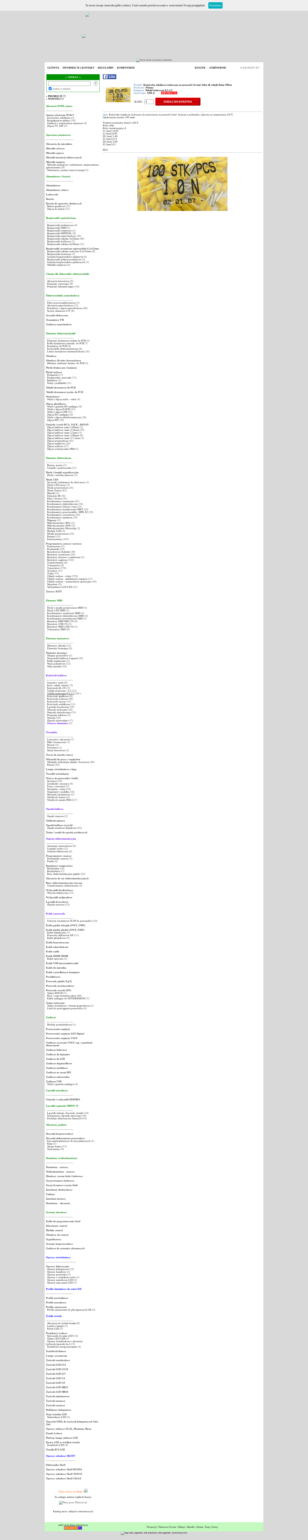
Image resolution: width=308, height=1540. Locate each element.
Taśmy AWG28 (55, 993)
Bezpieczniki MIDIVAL (59, 233)
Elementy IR (53, 495)
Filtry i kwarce (54, 498)
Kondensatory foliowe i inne (62, 506)
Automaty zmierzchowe (59, 846)
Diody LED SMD (56, 610)
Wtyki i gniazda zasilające (60, 1084)
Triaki (50, 573)
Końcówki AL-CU (56, 688)
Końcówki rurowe (56, 701)
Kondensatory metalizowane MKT (65, 509)
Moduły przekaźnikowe (59, 1024)
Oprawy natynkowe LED (60, 1280)
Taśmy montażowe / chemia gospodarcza (68, 1005)
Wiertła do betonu (57, 797)
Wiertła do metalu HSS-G (60, 800)
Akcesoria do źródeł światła (61, 1323)
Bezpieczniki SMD (57, 227)
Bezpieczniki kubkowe (59, 241)
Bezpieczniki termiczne (59, 254)
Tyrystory (52, 570)
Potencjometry (54, 539)
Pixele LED (53, 1328)
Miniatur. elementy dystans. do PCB (65, 363)
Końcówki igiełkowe (58, 696)
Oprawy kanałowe (56, 1271)
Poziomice (52, 747)
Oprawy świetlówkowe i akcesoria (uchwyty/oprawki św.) (64, 1342)
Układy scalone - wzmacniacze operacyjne (69, 581)
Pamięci (51, 536)
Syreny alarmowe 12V (59, 310)
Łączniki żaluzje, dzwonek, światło (65, 1113)
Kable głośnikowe (56, 938)
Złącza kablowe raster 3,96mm (63, 435)
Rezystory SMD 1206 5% (60, 626)
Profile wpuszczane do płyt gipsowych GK (69, 1309)
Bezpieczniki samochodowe (61, 236)
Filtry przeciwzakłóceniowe (61, 302)
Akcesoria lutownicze (58, 281)
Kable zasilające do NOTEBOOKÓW (66, 998)
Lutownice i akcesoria (59, 739)
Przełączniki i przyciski (59, 377)
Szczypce (52, 781)
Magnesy (52, 520)
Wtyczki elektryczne (57, 892)
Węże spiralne (54, 666)
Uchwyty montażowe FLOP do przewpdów (69, 920)
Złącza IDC (53, 420)
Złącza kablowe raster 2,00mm (63, 427)
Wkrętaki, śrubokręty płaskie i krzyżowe (68, 762)
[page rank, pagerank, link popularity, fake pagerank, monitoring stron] (154, 1532)
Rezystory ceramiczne (58, 554)
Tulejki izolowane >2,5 (59, 690)
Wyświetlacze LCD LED (59, 587)
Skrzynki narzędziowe (58, 794)
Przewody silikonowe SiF (60, 935)
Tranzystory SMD (56, 629)
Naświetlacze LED (56, 1417)
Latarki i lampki (55, 1326)
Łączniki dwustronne (58, 707)
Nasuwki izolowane (57, 709)
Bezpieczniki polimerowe (60, 225)
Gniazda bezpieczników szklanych (65, 256)
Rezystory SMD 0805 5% (60, 621)
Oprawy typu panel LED (60, 1282)
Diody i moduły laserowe (60, 475)
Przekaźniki (53, 549)
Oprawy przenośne (57, 1274)
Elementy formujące (57, 648)
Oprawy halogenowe (58, 1269)
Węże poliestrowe (56, 663)
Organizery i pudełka (58, 791)
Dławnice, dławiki (56, 645)
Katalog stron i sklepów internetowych (73, 1511)
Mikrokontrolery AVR (58, 525)
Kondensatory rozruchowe (61, 514)
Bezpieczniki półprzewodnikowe (64, 259)
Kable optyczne (55, 958)
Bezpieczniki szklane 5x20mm (63, 238)
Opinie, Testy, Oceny (207, 1527)
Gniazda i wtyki (55, 682)
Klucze (50, 764)
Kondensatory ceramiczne (60, 501)
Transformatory (55, 562)
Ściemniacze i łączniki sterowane (64, 1115)
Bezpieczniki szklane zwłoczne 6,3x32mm (69, 251)
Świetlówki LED (56, 1445)
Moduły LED (54, 531)
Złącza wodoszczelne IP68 (61, 449)
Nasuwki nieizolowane (59, 712)
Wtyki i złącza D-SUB (58, 409)
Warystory (52, 584)
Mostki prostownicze (58, 533)
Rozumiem (215, 5)
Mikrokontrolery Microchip (61, 528)
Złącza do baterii (55, 209)
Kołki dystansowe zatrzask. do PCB (65, 343)
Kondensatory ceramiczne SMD (63, 613)
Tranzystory (53, 568)
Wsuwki (51, 717)
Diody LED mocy (56, 485)
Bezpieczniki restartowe (59, 230)
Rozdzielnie (53, 868)
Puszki (50, 861)
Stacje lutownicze (56, 750)
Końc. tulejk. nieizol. (58, 685)
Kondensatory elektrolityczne (62, 504)
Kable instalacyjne (56, 932)
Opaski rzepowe (55, 816)
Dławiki (51, 493)
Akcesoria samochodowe (60, 305)
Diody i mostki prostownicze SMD (65, 607)
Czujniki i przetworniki (59, 467)
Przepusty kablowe (57, 715)
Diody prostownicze (57, 487)
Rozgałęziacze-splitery (58, 120)
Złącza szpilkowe (56, 443)
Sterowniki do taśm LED (60, 1336)
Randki (191, 1527)
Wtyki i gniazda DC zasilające (63, 406)
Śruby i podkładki (56, 383)
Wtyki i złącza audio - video (61, 399)
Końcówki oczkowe (57, 698)
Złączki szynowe (55, 904)
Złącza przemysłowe (57, 440)
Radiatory (52, 380)
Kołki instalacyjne (56, 661)
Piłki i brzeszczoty (57, 742)
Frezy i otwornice (56, 786)
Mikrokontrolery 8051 (59, 523)
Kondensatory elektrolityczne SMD (65, 615)
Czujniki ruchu (55, 848)
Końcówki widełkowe (58, 704)
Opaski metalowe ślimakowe (62, 828)
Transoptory (53, 565)
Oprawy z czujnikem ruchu (61, 1277)
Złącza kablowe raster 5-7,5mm (63, 438)
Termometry (54, 1149)
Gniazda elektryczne (57, 851)
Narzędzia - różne (56, 789)
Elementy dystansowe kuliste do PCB (66, 340)
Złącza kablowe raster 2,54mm (63, 430)
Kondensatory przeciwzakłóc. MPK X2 (67, 512)
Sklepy (181, 1527)
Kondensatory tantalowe (59, 517)
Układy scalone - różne (59, 576)
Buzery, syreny (55, 465)
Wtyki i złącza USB (57, 412)
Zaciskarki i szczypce (58, 783)
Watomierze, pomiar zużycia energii (66, 170)
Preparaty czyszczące (58, 283)
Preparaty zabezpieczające (60, 286)
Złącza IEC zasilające (58, 414)
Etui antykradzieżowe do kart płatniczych (68, 1141)
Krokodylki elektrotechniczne (62, 348)
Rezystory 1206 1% (57, 624)
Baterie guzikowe (56, 206)
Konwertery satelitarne (59, 117)
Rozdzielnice (53, 871)
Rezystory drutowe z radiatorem (64, 557)
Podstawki (52, 375)
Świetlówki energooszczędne (62, 1346)
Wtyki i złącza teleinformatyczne (64, 417)
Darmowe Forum (167, 1527)
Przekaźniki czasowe (58, 858)
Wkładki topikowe (56, 264)
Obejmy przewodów (57, 655)
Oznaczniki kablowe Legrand (62, 658)
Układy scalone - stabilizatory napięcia (67, 578)
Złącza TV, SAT (55, 126)
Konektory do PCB (57, 346)
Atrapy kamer (54, 1146)
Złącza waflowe (55, 446)
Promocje (152, 1527)
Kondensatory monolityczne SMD (65, 618)
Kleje (50, 1143)
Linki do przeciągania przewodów (65, 1008)
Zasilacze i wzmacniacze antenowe (65, 123)
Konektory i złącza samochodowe (64, 308)
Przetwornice (54, 546)
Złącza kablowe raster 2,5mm (62, 432)
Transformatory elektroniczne (62, 885)
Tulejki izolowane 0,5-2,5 (60, 693)
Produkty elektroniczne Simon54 (64, 1118)
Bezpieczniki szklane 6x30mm (63, 244)
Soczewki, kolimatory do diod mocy (66, 482)
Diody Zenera (54, 490)
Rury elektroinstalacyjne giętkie (63, 874)
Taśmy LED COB (56, 1338)
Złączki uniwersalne (57, 720)
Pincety (51, 744)
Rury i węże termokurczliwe (61, 995)
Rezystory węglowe (57, 560)
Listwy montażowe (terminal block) (65, 351)
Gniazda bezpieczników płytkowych (66, 262)
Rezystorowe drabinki (58, 551)
